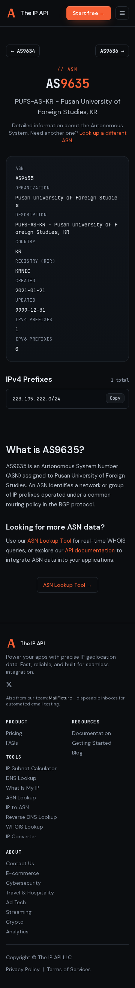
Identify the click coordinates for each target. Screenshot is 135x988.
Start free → (89, 13)
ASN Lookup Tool (49, 541)
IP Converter (21, 836)
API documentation (90, 550)
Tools (13, 757)
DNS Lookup (21, 778)
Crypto (15, 921)
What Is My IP (22, 787)
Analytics (17, 931)
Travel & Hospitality (30, 892)
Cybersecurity (23, 882)
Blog (77, 752)
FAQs (12, 743)
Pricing (14, 733)
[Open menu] (122, 13)
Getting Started (91, 743)
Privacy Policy (23, 969)
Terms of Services (69, 969)
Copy (115, 398)
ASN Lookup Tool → (67, 585)
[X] (9, 684)
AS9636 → (112, 51)
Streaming (19, 912)
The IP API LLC (55, 957)
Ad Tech (16, 902)
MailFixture (60, 698)
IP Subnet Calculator (31, 768)
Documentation (91, 733)
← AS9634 (23, 51)
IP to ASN (17, 807)
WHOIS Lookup (24, 826)
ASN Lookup (21, 797)
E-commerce (22, 873)
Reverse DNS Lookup (31, 817)
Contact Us (20, 863)
